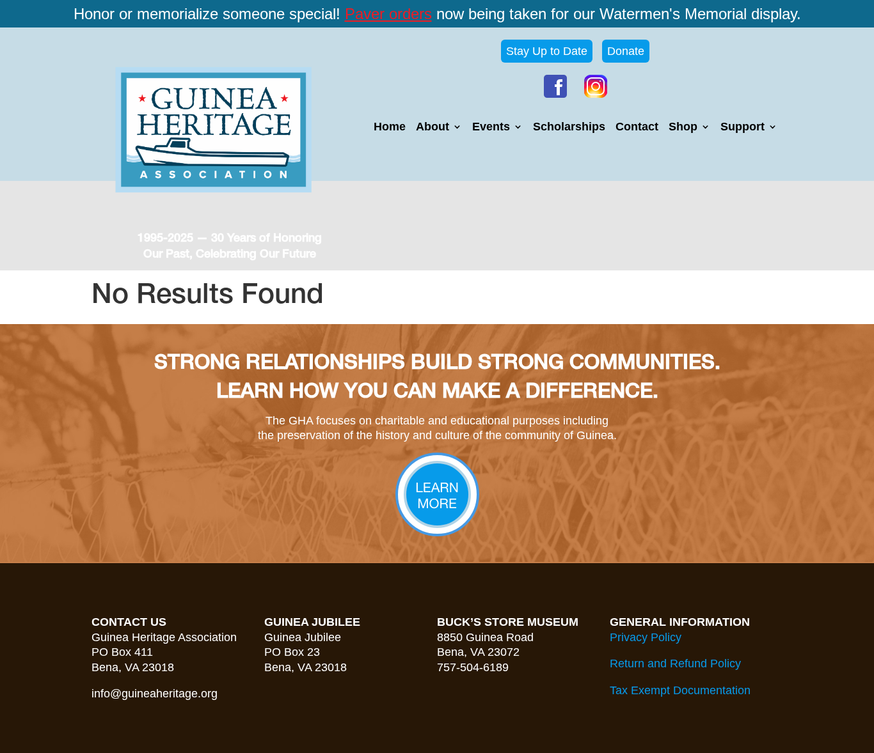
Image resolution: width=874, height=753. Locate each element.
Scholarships (569, 127)
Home (390, 127)
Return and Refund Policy (675, 663)
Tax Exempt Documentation (680, 690)
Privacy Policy (645, 637)
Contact (637, 127)
